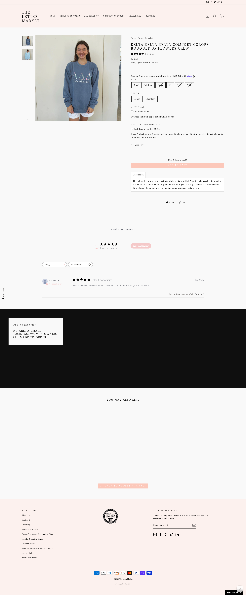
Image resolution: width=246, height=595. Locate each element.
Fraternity (135, 16)
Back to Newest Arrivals (125, 486)
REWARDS (150, 16)
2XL (179, 85)
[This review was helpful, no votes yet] (196, 294)
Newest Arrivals (145, 38)
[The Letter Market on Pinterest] (166, 534)
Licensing (26, 525)
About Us (26, 515)
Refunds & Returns (30, 529)
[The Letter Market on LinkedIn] (177, 534)
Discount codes (28, 544)
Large (160, 85)
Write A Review (141, 246)
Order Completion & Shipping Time (37, 534)
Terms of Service (29, 558)
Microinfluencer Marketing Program (37, 548)
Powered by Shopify (122, 584)
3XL (189, 85)
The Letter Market (31, 16)
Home (53, 16)
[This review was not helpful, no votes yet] (201, 294)
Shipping (135, 62)
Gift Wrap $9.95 (141, 111)
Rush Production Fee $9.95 (147, 129)
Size (134, 79)
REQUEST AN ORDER (70, 16)
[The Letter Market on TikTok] (171, 534)
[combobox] (54, 264)
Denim (137, 99)
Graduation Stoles (114, 16)
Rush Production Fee (145, 124)
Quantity (137, 145)
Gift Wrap (138, 107)
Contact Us (26, 520)
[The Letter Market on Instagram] (155, 534)
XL (170, 85)
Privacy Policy (28, 553)
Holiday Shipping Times (32, 539)
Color (135, 93)
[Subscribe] (194, 525)
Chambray (150, 99)
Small (136, 85)
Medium (148, 85)
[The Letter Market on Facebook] (160, 534)
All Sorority (91, 16)
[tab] (138, 175)
